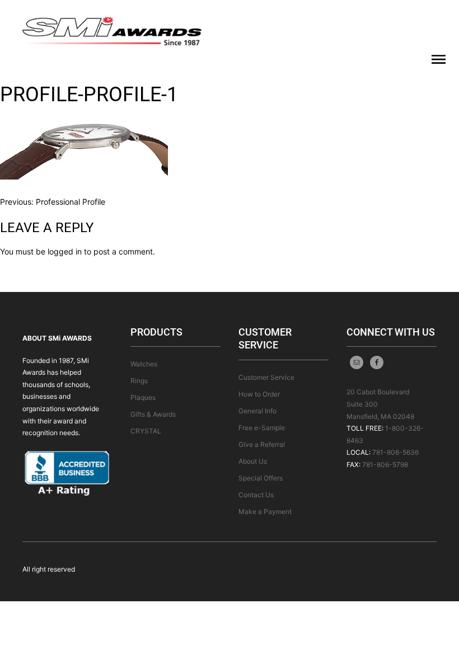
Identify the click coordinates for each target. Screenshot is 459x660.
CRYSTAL (145, 431)
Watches (143, 364)
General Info (257, 411)
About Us (252, 461)
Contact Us (256, 495)
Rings (139, 380)
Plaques (143, 397)
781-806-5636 (395, 452)
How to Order (259, 394)
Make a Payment (265, 511)
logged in (65, 251)
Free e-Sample (261, 427)
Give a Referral (261, 444)
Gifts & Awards (153, 414)
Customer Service (266, 377)
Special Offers (260, 478)
